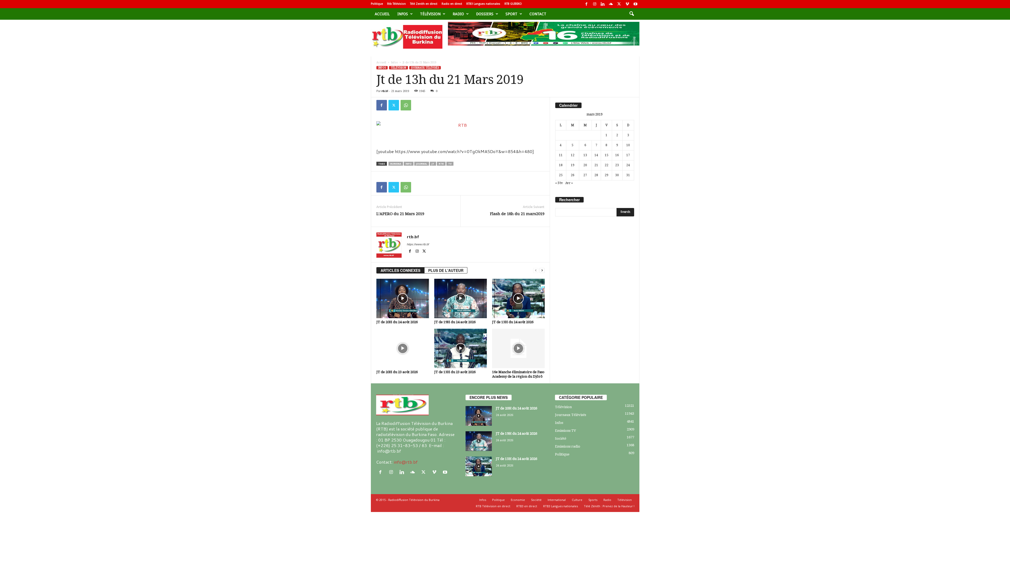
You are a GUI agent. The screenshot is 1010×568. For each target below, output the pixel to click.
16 (617, 155)
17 (628, 155)
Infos (402, 14)
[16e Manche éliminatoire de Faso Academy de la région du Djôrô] (518, 348)
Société (560, 438)
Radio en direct (452, 4)
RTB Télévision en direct (493, 506)
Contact (537, 14)
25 (561, 175)
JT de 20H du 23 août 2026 (397, 372)
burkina (395, 163)
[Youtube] (635, 4)
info (409, 163)
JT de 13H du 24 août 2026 (512, 322)
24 (628, 165)
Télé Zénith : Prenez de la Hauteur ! (609, 506)
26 (572, 175)
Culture (577, 500)
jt (433, 163)
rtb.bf (384, 91)
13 (585, 155)
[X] (619, 4)
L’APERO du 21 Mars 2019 (400, 213)
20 (585, 165)
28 (596, 175)
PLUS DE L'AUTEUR (445, 270)
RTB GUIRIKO (513, 4)
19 (572, 165)
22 (606, 165)
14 (596, 155)
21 (596, 165)
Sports (592, 500)
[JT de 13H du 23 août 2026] (460, 348)
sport (511, 14)
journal (421, 163)
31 (628, 175)
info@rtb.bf (406, 462)
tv (450, 163)
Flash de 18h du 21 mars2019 (517, 213)
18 (561, 165)
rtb (441, 163)
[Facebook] (586, 4)
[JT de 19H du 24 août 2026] (460, 298)
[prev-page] (535, 270)
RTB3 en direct (526, 506)
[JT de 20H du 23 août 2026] (402, 348)
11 (561, 155)
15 (606, 155)
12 (572, 155)
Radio (458, 14)
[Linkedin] (603, 4)
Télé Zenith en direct (423, 4)
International (557, 500)
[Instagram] (595, 4)
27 (585, 175)
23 (617, 165)
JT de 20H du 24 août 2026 (397, 322)
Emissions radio (567, 446)
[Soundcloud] (611, 4)
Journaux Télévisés (425, 67)
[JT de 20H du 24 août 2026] (402, 298)
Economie (518, 500)
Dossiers (484, 14)
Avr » (569, 183)
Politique (377, 4)
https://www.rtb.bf (418, 244)
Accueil (382, 14)
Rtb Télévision (396, 4)
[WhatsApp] (406, 105)
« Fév (559, 183)
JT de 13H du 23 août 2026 (455, 372)
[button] (631, 14)
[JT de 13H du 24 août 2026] (518, 298)
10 (628, 145)
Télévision (430, 14)
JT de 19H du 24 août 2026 (455, 322)
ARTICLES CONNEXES (400, 270)
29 (606, 175)
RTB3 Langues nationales (483, 4)
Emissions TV (565, 431)
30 (617, 175)
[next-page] (542, 270)
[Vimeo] (627, 4)
